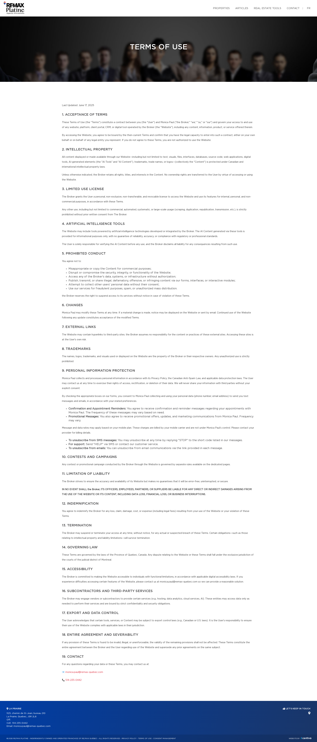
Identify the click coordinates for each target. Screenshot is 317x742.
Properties (221, 8)
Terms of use (145, 738)
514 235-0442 (20, 723)
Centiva (306, 738)
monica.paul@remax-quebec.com (84, 672)
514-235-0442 (73, 680)
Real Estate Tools (267, 8)
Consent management (164, 738)
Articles (241, 8)
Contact (293, 8)
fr (308, 8)
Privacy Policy (129, 738)
